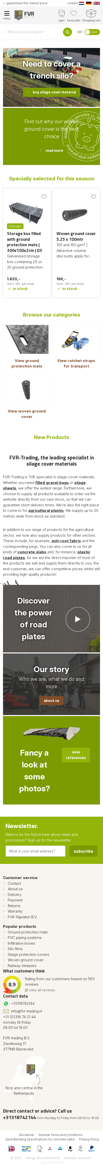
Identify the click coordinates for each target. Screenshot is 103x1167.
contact (72, 3)
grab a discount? (52, 1162)
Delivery (15, 894)
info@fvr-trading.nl (26, 1011)
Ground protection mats (28, 932)
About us (51, 700)
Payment (15, 900)
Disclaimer (26, 1135)
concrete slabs (32, 552)
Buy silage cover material (54, 92)
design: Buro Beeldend (43, 1158)
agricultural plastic (46, 510)
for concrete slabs (61, 1139)
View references (76, 755)
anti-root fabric (66, 540)
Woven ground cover (26, 960)
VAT (79, 32)
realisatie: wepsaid (77, 1158)
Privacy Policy (89, 1139)
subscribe (83, 851)
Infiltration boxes (21, 943)
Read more (54, 150)
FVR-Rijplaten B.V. (22, 917)
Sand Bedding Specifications (27, 1139)
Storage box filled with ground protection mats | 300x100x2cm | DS (24, 242)
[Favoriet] (44, 196)
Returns (14, 905)
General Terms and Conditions (60, 1135)
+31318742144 (22, 1003)
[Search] (67, 32)
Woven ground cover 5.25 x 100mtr (76, 236)
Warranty (15, 911)
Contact (14, 883)
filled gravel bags (52, 482)
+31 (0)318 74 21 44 (19, 1016)
